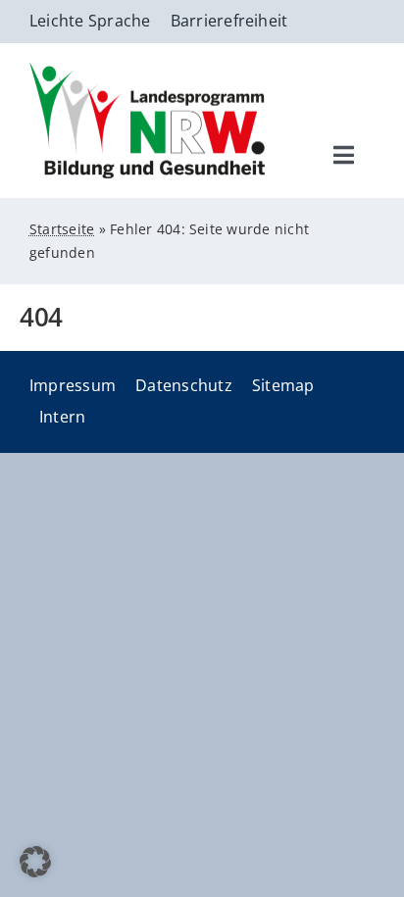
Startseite (61, 229)
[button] (35, 861)
